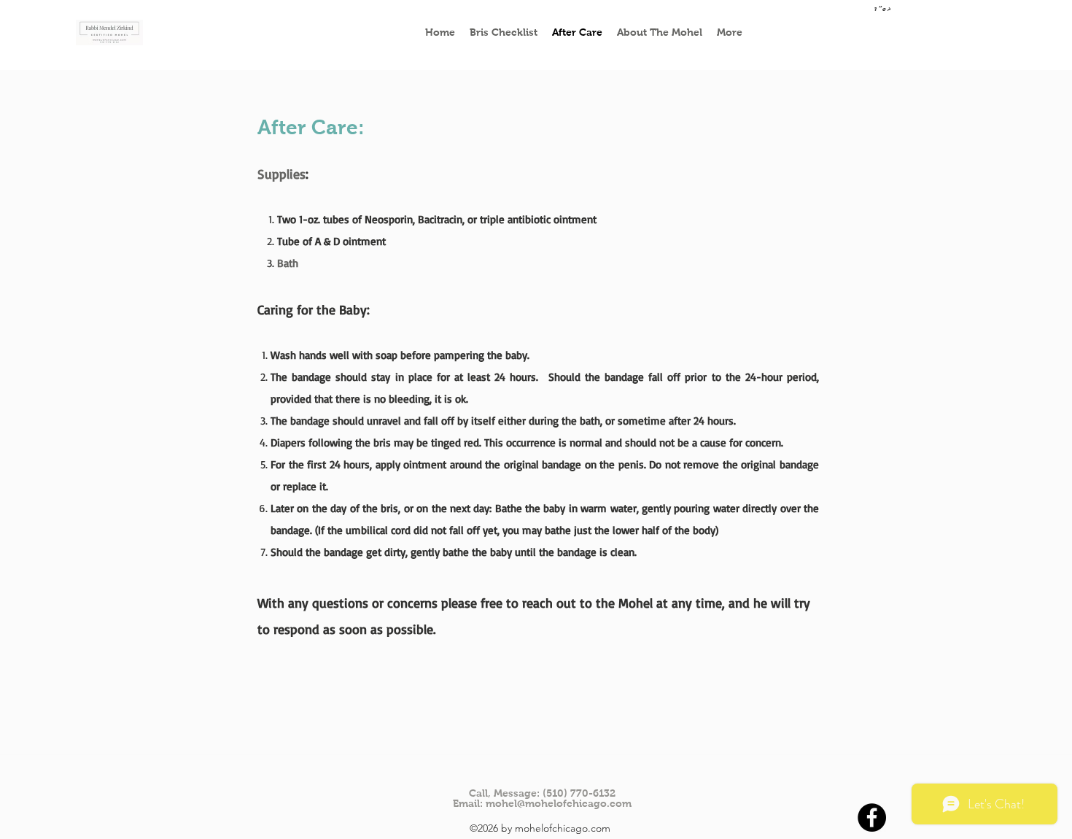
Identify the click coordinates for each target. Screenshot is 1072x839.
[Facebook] (872, 817)
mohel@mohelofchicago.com (559, 803)
